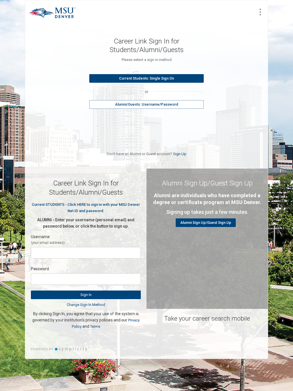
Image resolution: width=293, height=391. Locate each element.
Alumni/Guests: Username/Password (146, 104)
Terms (95, 326)
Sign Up (179, 154)
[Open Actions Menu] (260, 12)
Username (40, 236)
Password (40, 268)
